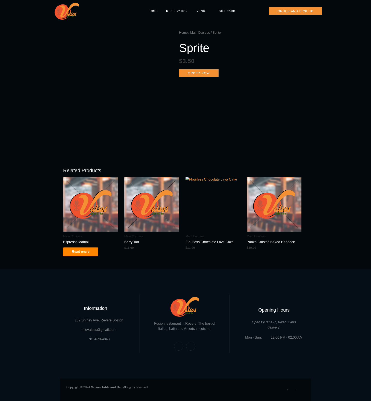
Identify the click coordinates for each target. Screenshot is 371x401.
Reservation (177, 11)
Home (153, 11)
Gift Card (227, 11)
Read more (81, 251)
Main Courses (200, 32)
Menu (200, 11)
